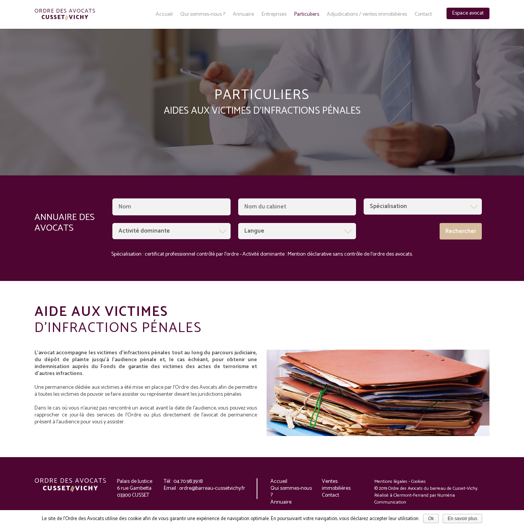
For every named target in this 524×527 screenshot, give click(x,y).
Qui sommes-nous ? (202, 15)
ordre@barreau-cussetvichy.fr (212, 488)
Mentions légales (390, 481)
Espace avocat (468, 13)
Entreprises (274, 15)
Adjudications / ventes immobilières (367, 15)
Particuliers (306, 15)
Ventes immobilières (336, 485)
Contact (423, 15)
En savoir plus (462, 518)
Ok (431, 518)
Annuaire (243, 15)
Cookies (418, 481)
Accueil (164, 15)
